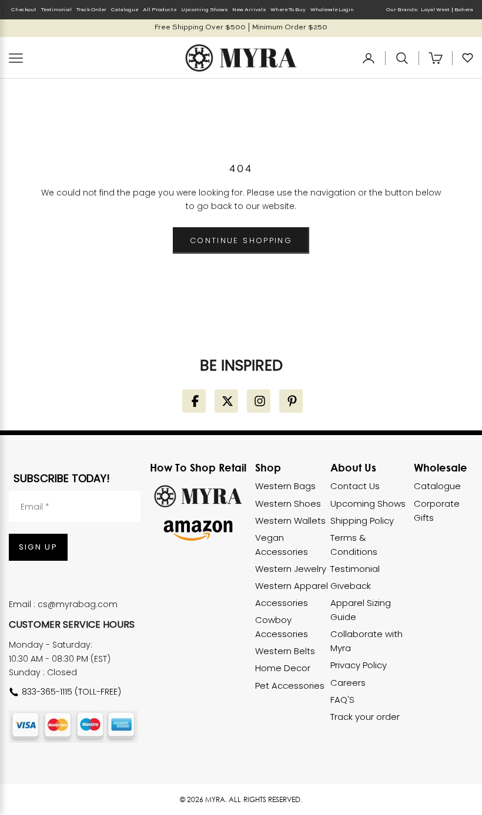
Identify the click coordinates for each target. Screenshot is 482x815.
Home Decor (282, 668)
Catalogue (124, 9)
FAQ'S (342, 699)
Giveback (350, 586)
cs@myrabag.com (78, 604)
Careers (348, 682)
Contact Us (355, 486)
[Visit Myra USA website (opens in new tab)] (198, 496)
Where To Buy (288, 9)
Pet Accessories (289, 685)
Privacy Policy (358, 665)
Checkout (23, 9)
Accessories (281, 603)
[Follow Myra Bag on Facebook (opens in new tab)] (194, 401)
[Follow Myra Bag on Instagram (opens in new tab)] (258, 401)
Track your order (365, 716)
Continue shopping (241, 240)
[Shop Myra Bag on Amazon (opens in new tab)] (198, 531)
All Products (159, 9)
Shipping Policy (362, 520)
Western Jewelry (290, 569)
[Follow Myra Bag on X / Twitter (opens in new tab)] (226, 401)
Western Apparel (291, 586)
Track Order (91, 9)
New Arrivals (249, 9)
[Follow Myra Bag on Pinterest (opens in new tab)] (291, 401)
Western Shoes (288, 503)
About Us (353, 467)
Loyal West (435, 9)
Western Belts (285, 651)
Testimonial (56, 9)
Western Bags (285, 486)
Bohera (463, 9)
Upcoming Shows (204, 9)
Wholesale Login (332, 9)
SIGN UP (38, 547)
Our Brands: (402, 9)
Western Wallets (290, 520)
